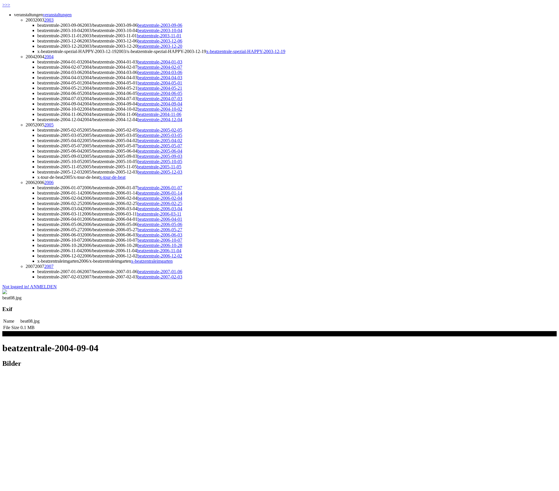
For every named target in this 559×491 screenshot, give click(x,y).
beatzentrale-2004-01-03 (159, 61)
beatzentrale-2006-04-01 (159, 219)
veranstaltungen (57, 14)
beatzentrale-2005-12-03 (159, 171)
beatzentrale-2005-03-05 (159, 135)
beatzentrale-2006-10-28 (159, 245)
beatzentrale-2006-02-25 (159, 203)
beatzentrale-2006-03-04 (159, 208)
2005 (49, 124)
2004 (49, 56)
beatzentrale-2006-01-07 (159, 187)
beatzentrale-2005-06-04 (159, 151)
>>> (6, 4)
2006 (49, 182)
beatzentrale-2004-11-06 (159, 114)
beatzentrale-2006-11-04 (159, 250)
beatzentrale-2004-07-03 (159, 98)
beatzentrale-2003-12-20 (159, 46)
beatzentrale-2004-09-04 (159, 103)
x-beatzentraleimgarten (152, 261)
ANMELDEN (43, 286)
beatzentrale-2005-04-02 (159, 140)
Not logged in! (15, 286)
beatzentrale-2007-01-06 (159, 271)
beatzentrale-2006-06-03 (159, 234)
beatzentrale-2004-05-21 (159, 88)
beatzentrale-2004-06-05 (159, 93)
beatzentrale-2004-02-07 (159, 67)
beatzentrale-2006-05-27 (159, 229)
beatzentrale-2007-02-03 (159, 276)
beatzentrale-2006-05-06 (159, 224)
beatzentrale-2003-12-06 (159, 40)
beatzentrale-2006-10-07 (159, 240)
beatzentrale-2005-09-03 (159, 156)
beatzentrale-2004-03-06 (159, 72)
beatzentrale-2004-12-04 (159, 119)
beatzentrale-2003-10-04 (159, 30)
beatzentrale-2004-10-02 (159, 109)
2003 (49, 19)
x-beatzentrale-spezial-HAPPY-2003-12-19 (245, 51)
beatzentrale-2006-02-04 (159, 198)
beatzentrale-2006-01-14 (159, 192)
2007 (49, 266)
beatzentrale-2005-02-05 (159, 130)
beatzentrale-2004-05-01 (159, 82)
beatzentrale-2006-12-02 (159, 255)
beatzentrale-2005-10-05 (159, 161)
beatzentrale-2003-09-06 (159, 25)
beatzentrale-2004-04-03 (159, 77)
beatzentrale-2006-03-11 (159, 213)
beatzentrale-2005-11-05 (159, 166)
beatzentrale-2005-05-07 (159, 145)
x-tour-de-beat (112, 177)
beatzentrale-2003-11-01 (159, 35)
